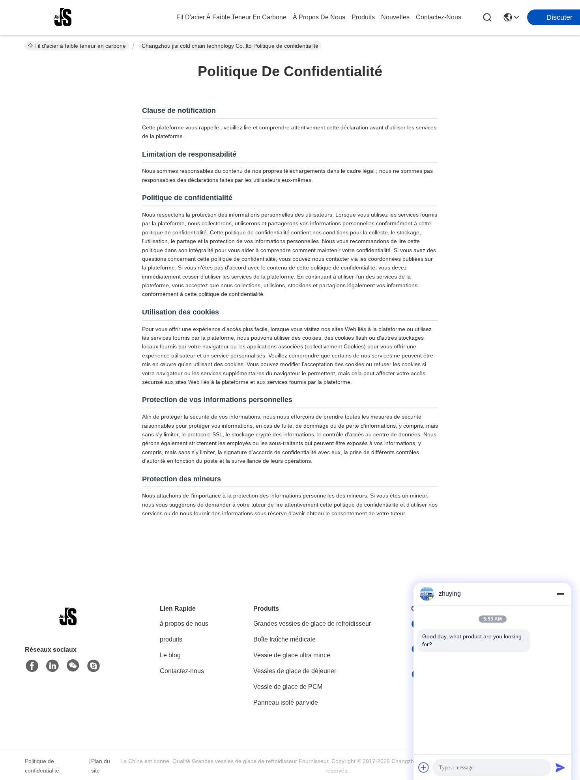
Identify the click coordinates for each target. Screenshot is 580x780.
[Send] (560, 767)
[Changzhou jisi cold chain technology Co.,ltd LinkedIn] (52, 666)
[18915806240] (93, 666)
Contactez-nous (182, 671)
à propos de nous (319, 17)
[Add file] (423, 767)
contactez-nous (438, 17)
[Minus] (560, 594)
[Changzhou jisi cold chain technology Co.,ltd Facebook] (32, 666)
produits (363, 17)
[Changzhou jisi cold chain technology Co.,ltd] (63, 17)
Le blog (170, 655)
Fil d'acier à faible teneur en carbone (231, 17)
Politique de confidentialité (42, 766)
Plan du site (100, 766)
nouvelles (395, 17)
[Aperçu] (68, 626)
